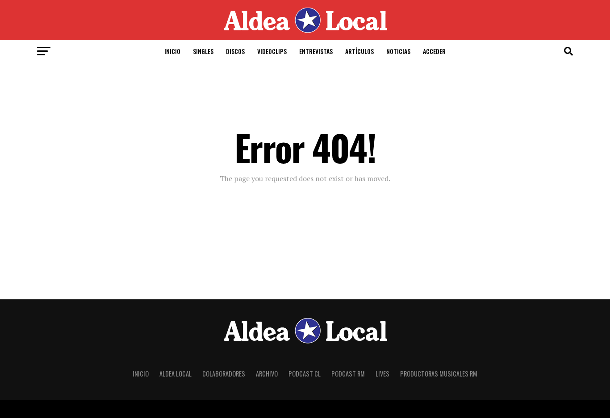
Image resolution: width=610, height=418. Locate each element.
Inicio (172, 51)
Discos (235, 51)
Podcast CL (304, 373)
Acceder (434, 51)
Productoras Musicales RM (438, 373)
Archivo (267, 373)
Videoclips (272, 51)
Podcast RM (348, 373)
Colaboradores (223, 373)
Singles (203, 51)
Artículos (359, 51)
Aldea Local (175, 373)
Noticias (398, 51)
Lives (382, 373)
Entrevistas (316, 51)
